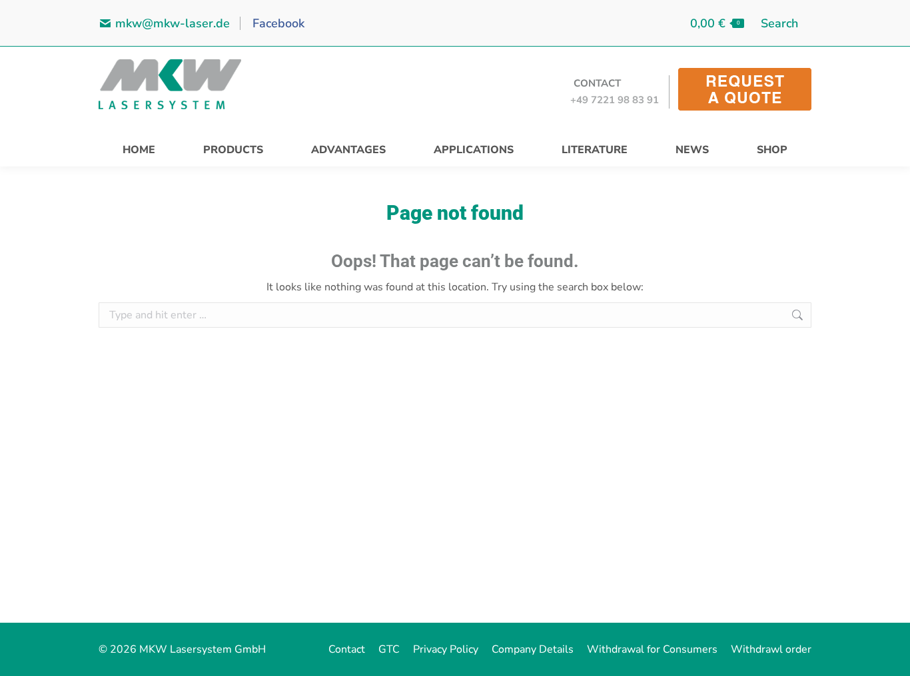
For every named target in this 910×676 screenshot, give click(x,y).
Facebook (276, 23)
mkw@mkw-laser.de (172, 23)
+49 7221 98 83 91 (614, 100)
